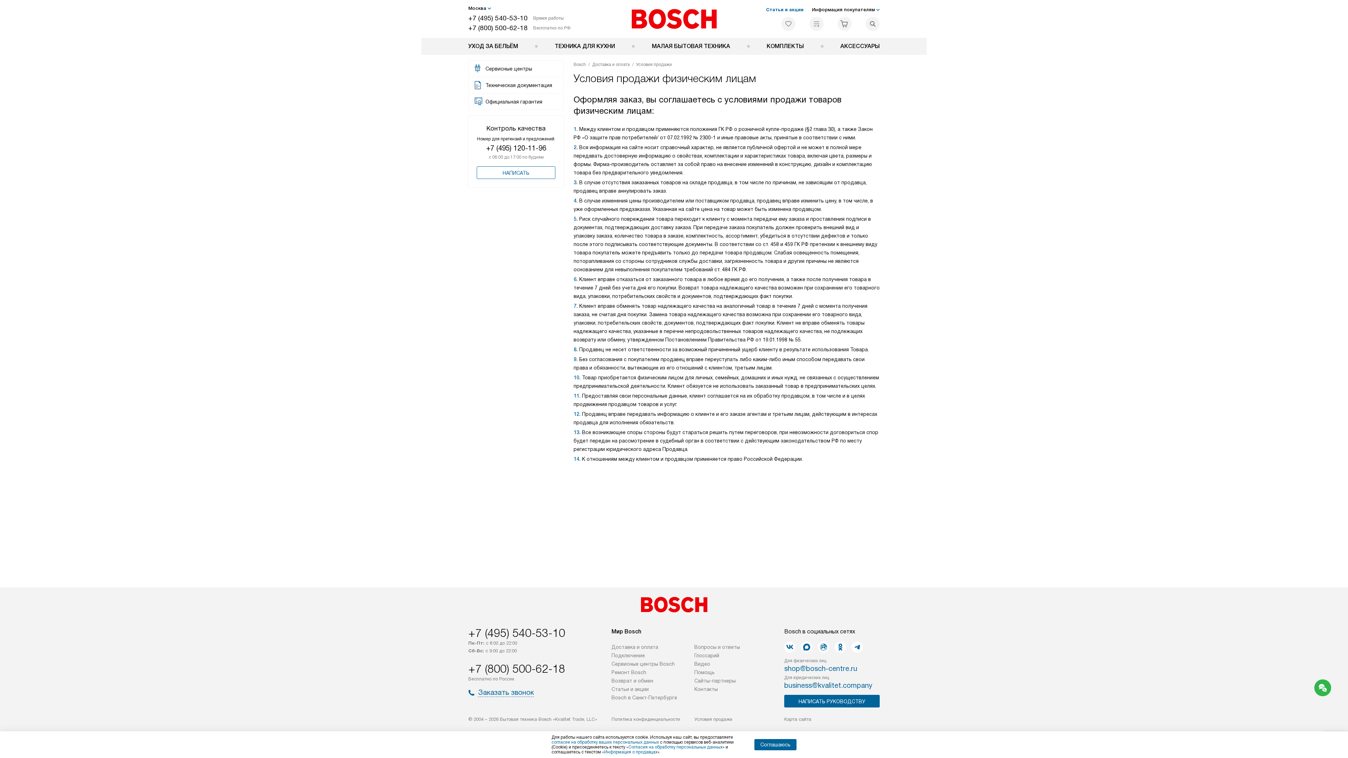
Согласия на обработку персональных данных (675, 747)
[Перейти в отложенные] (788, 24)
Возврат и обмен (632, 681)
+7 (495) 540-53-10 (498, 18)
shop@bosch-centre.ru (820, 668)
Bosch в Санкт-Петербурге (644, 697)
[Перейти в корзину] (845, 24)
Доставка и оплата (635, 647)
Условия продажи (713, 719)
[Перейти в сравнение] (817, 24)
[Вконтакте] (789, 647)
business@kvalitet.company (828, 685)
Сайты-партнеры (715, 681)
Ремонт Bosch (629, 672)
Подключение (628, 655)
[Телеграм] (857, 647)
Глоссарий (706, 655)
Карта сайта (797, 719)
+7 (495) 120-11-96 (516, 148)
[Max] (806, 647)
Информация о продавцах (631, 752)
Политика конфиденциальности (646, 719)
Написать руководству (832, 701)
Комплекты (785, 46)
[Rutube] (823, 647)
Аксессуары (860, 46)
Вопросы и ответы (717, 647)
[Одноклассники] (840, 647)
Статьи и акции (785, 9)
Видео (702, 664)
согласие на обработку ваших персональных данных (605, 742)
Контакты (706, 689)
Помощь (704, 672)
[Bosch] (674, 19)
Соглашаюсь (775, 744)
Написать (516, 173)
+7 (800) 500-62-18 (498, 28)
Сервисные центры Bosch (643, 664)
